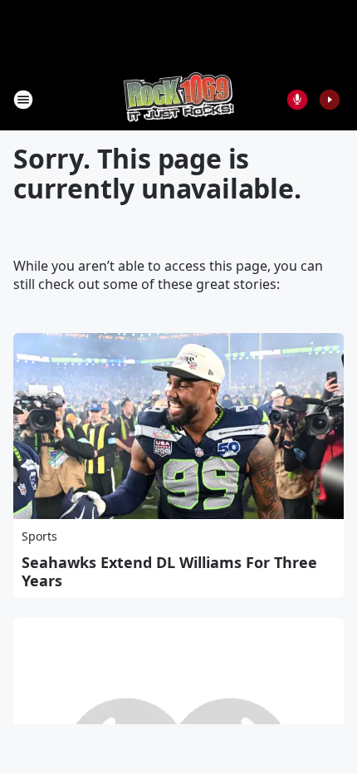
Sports (39, 536)
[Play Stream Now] (330, 100)
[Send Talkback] (297, 100)
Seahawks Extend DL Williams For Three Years (169, 571)
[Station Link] (179, 99)
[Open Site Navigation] (23, 100)
